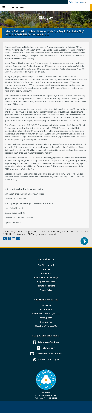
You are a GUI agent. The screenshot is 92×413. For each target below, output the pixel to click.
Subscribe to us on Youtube (49, 353)
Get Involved (46, 322)
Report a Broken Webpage (46, 277)
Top (84, 241)
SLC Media (46, 305)
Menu (5, 7)
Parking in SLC (46, 317)
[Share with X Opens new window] (5, 238)
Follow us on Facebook (48, 342)
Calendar (46, 269)
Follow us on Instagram (48, 359)
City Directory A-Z (46, 265)
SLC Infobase (46, 309)
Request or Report (46, 281)
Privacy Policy (46, 290)
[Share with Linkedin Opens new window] (13, 238)
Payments (46, 273)
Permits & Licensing (46, 285)
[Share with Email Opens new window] (18, 238)
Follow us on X (48, 348)
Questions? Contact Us (46, 326)
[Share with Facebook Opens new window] (9, 238)
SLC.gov (50, 7)
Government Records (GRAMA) (46, 313)
